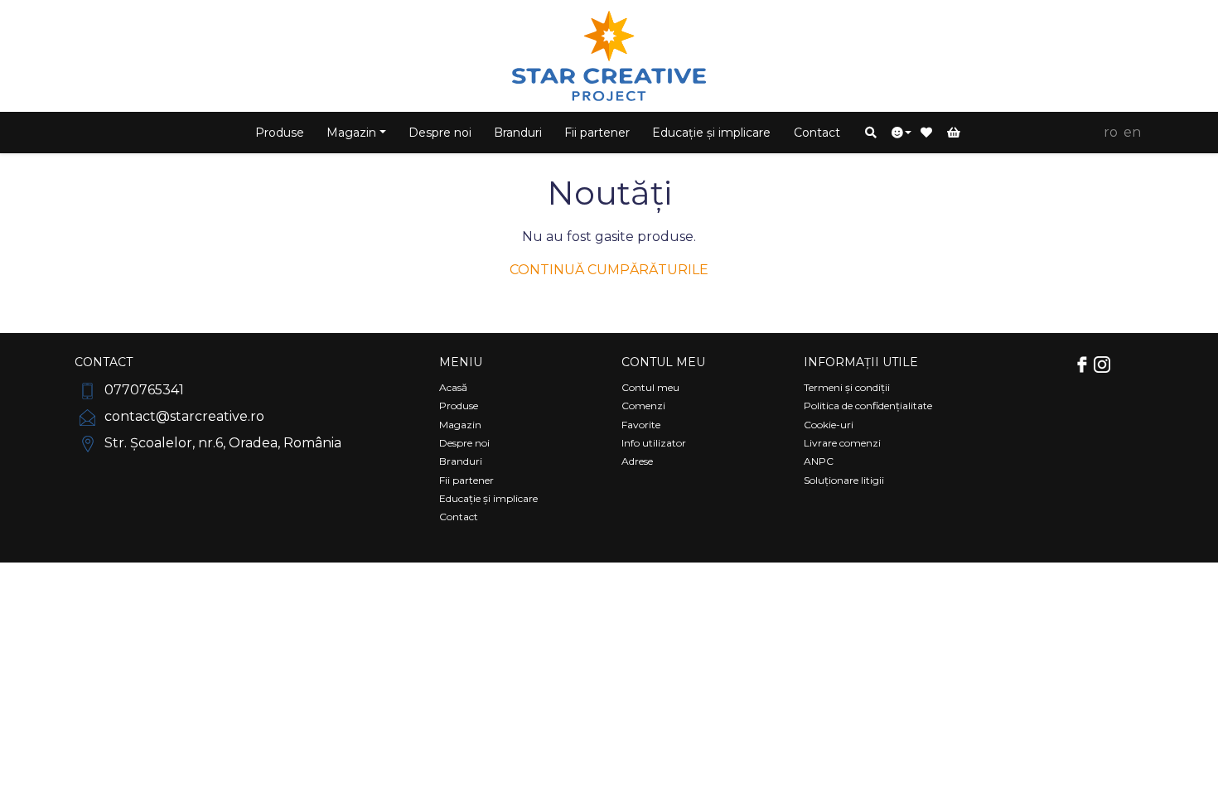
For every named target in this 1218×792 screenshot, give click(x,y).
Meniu (460, 362)
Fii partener (597, 132)
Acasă (453, 387)
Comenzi (643, 405)
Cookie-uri (828, 424)
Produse (279, 132)
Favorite (640, 424)
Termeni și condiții (847, 387)
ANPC (819, 461)
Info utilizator (653, 443)
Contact (817, 132)
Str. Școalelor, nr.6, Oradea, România (221, 443)
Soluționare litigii (844, 480)
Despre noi (439, 132)
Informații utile (861, 362)
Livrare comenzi (842, 443)
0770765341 (142, 390)
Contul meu (663, 362)
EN (1132, 132)
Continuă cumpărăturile (609, 270)
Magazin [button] (351, 132)
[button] (871, 132)
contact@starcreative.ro (182, 416)
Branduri (518, 132)
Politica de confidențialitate (868, 405)
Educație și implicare (711, 132)
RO (1111, 132)
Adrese (637, 461)
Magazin (460, 424)
